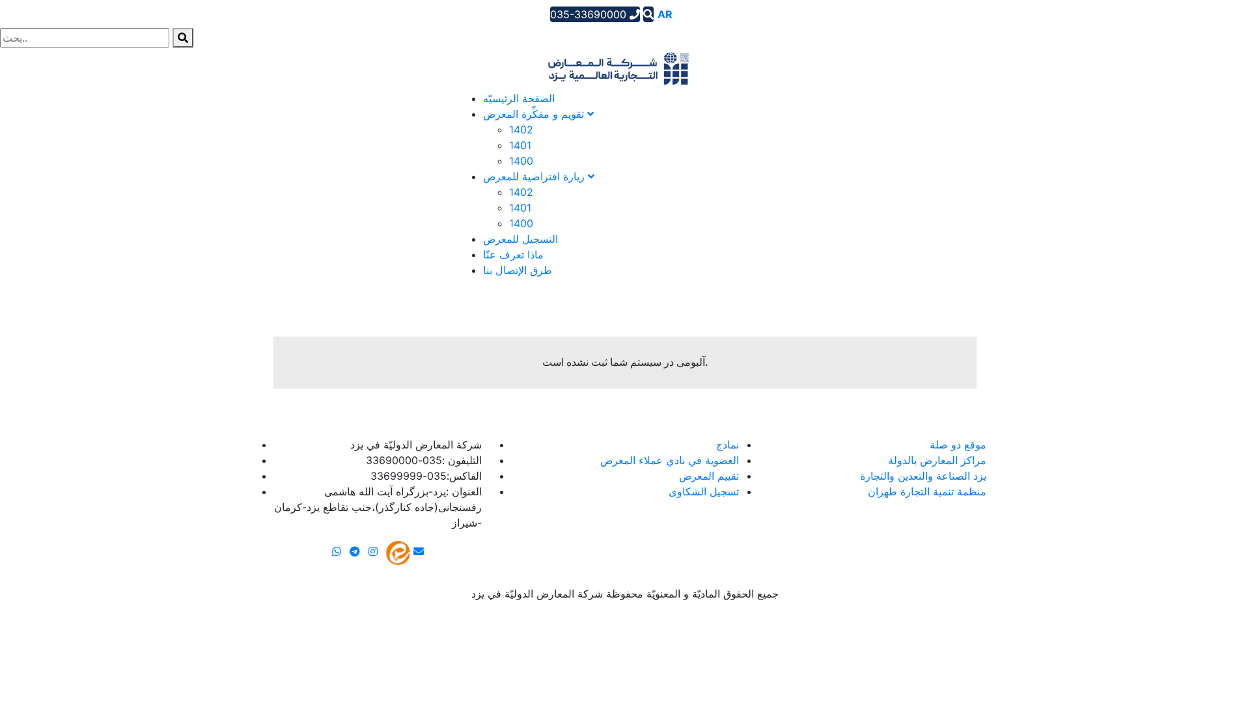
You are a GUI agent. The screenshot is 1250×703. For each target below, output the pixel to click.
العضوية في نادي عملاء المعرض (669, 460)
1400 (521, 160)
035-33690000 (590, 14)
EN (684, 14)
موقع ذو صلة (958, 444)
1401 (520, 145)
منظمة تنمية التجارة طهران (927, 491)
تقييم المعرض (709, 475)
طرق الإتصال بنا (517, 270)
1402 (521, 129)
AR (665, 14)
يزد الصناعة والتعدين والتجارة (923, 475)
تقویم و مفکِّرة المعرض (535, 113)
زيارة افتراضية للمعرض (535, 176)
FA (702, 14)
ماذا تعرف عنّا (513, 254)
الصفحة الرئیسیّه (519, 98)
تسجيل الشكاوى (704, 491)
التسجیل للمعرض (520, 238)
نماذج (727, 444)
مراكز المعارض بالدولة (937, 460)
